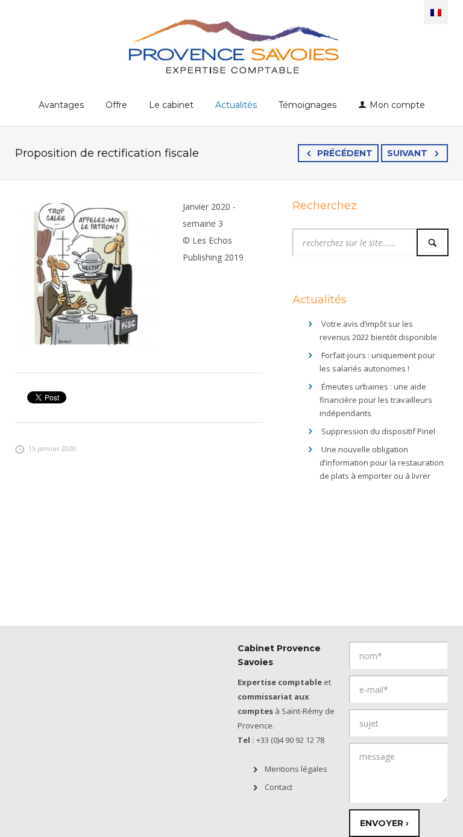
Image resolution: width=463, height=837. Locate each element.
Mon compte (397, 104)
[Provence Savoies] (231, 45)
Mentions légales (296, 768)
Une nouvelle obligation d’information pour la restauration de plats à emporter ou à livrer (382, 462)
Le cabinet (171, 104)
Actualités (236, 104)
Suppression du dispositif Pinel (378, 431)
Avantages (61, 104)
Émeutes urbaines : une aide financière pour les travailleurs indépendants (376, 399)
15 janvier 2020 (52, 448)
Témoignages (307, 104)
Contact (278, 787)
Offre (116, 104)
